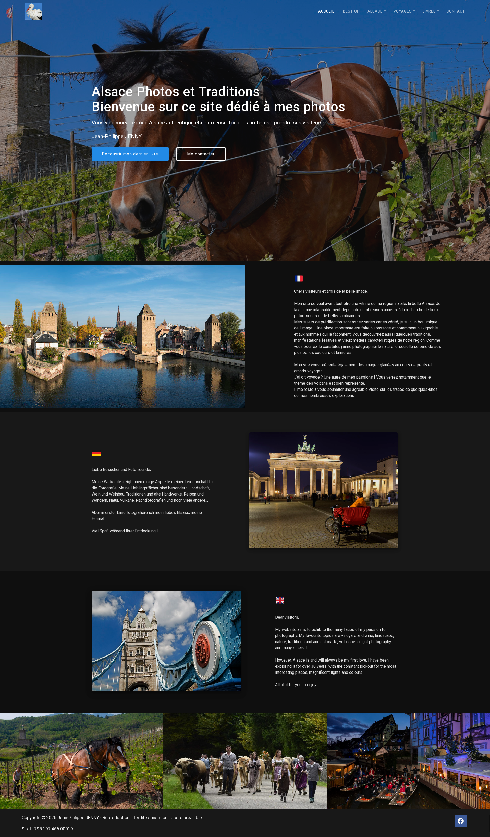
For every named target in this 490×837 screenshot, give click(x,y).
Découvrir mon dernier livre (130, 154)
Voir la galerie (81, 765)
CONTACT (456, 11)
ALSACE (375, 11)
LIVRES (429, 11)
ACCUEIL (326, 11)
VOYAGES (403, 11)
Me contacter (201, 154)
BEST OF (351, 11)
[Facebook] (461, 821)
